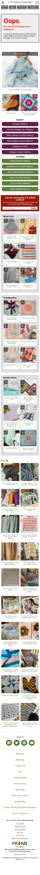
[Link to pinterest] (24, 743)
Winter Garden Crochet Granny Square (28, 399)
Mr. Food (20, 832)
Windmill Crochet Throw (10, 695)
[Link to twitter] (17, 743)
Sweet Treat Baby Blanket (28, 366)
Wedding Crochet (20, 146)
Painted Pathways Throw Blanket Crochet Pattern (29, 670)
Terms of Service (20, 813)
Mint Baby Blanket (12, 448)
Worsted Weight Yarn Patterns (20, 129)
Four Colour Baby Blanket (28, 262)
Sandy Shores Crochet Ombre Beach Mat (10, 670)
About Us (20, 754)
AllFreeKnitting (20, 830)
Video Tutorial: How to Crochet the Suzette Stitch (11, 424)
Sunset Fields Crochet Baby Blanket (10, 510)
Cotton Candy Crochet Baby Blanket (20, 90)
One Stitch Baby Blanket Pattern (11, 319)
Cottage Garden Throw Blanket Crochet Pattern (30, 484)
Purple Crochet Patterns (20, 178)
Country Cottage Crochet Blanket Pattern (10, 563)
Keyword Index (20, 777)
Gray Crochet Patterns (20, 183)
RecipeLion (20, 835)
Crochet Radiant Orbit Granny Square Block (29, 643)
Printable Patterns (20, 124)
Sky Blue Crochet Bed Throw (12, 398)
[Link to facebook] (9, 743)
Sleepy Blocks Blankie (28, 341)
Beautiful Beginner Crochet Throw (12, 286)
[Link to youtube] (32, 743)
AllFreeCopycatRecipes (20, 838)
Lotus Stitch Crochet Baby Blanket (10, 617)
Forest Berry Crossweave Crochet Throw (10, 484)
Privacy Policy (16, 204)
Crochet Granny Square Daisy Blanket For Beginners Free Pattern (10, 724)
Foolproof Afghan (12, 262)
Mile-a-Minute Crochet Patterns (20, 135)
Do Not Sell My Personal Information (20, 807)
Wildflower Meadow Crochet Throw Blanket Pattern (29, 590)
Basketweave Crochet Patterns (20, 166)
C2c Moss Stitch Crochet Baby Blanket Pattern (29, 617)
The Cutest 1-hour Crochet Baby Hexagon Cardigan (29, 697)
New (3, 461)
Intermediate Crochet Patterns (20, 141)
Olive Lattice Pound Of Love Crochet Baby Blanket (10, 536)
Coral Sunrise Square (28, 318)
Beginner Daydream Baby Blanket (11, 342)
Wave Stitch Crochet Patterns (20, 172)
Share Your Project (20, 795)
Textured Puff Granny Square (10, 589)
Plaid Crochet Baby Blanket (29, 510)
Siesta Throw (11, 113)
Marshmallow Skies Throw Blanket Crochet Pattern (10, 643)
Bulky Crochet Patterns (20, 161)
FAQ (20, 772)
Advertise (20, 760)
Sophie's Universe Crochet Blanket (28, 449)
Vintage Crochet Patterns (20, 152)
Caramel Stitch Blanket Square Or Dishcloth (29, 536)
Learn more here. (20, 854)
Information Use (27, 204)
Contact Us (20, 766)
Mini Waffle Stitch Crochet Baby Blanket (29, 563)
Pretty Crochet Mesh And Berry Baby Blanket (28, 238)
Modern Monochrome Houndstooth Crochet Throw (29, 724)
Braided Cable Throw (12, 365)
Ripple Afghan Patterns (20, 189)
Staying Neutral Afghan (28, 423)
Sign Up (33, 208)
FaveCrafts (20, 824)
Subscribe (20, 789)
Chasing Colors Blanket (28, 286)
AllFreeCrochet (20, 827)
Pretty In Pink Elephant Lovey (12, 237)
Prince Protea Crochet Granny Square (29, 114)
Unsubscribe (20, 801)
